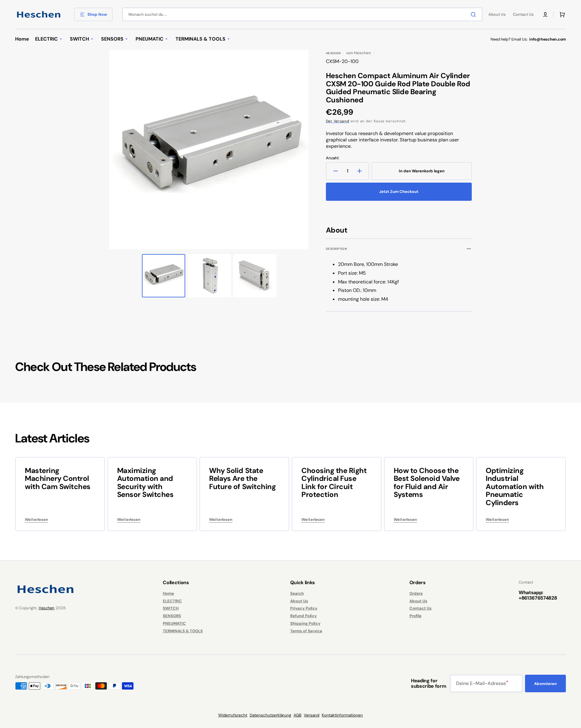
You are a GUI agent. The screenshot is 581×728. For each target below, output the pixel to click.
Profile (415, 615)
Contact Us (420, 608)
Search (297, 593)
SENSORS (172, 615)
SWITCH (171, 608)
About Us (299, 601)
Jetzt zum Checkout (399, 191)
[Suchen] (474, 14)
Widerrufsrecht (232, 715)
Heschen (46, 608)
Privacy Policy (303, 608)
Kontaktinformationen (342, 715)
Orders (416, 593)
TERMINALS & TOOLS (183, 631)
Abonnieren (545, 683)
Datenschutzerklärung (270, 715)
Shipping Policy (305, 623)
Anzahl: (332, 158)
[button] (545, 14)
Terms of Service (306, 631)
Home (168, 593)
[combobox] (302, 14)
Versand (311, 715)
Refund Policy (303, 615)
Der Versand (338, 121)
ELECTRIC (172, 601)
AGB (297, 715)
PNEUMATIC (174, 623)
